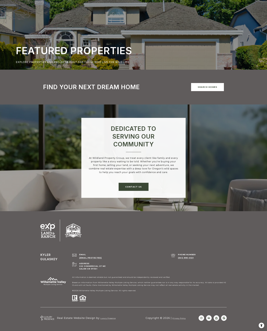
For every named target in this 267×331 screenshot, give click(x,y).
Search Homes (207, 87)
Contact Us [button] (133, 187)
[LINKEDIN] (209, 318)
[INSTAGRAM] (201, 318)
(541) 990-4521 (186, 258)
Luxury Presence (108, 318)
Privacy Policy (179, 318)
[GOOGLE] (224, 318)
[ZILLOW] (216, 318)
